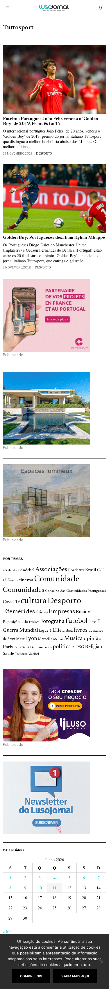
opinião (92, 639)
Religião (93, 647)
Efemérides (19, 611)
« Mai (7, 931)
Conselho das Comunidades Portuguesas (75, 591)
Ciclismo (10, 580)
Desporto (44, 153)
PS (74, 647)
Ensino (83, 612)
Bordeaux (76, 570)
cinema (26, 580)
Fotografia (52, 621)
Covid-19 (11, 602)
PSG (80, 647)
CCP (100, 570)
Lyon (31, 639)
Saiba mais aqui (75, 976)
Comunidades (23, 590)
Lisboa (67, 631)
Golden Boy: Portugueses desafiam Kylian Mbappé (54, 238)
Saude (8, 654)
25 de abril (11, 570)
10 (40, 888)
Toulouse (21, 654)
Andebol (27, 570)
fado (24, 622)
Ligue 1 (45, 631)
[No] (102, 962)
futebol (76, 621)
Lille (57, 630)
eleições (42, 612)
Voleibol (33, 654)
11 (54, 888)
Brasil (90, 570)
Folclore (34, 622)
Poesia (48, 647)
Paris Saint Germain (28, 647)
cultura (34, 601)
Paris (8, 647)
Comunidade (56, 579)
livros (80, 630)
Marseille (45, 639)
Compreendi (31, 976)
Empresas (62, 612)
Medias (58, 639)
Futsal (92, 622)
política (62, 647)
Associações (51, 570)
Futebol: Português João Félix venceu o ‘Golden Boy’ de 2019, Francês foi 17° (50, 121)
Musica (73, 639)
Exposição (11, 622)
